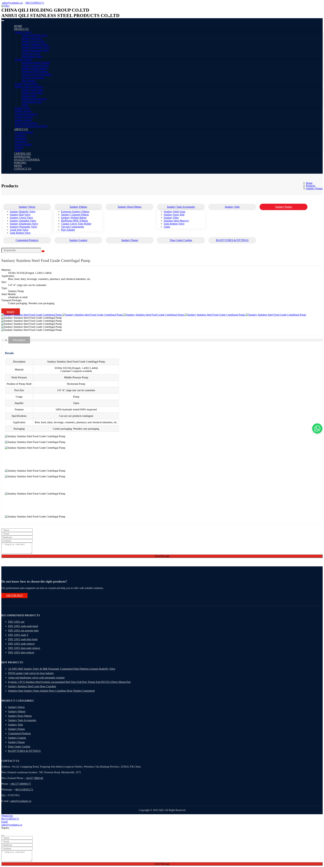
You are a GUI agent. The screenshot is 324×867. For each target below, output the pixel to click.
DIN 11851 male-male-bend (23, 626)
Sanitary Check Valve (33, 41)
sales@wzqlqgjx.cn (12, 2)
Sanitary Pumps (23, 111)
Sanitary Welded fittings (34, 68)
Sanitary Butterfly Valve (34, 35)
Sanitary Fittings (23, 59)
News (18, 165)
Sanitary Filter (29, 95)
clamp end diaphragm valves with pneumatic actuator (36, 677)
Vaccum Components (33, 77)
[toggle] (2, 20)
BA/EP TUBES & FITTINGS (31, 126)
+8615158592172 (34, 2)
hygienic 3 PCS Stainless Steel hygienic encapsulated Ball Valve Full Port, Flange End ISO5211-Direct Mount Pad (69, 682)
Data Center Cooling (26, 123)
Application (21, 141)
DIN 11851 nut (16, 621)
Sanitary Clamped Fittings (35, 65)
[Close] (2, 835)
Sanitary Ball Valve (32, 38)
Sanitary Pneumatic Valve (35, 50)
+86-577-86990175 (20, 783)
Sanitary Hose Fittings (26, 83)
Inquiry (11, 311)
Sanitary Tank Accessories (29, 86)
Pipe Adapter (28, 80)
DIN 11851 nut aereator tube (23, 630)
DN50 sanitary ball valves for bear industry (31, 673)
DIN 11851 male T (18, 634)
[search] (43, 251)
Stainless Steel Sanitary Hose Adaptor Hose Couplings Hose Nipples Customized (51, 690)
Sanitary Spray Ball (32, 92)
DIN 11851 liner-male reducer (24, 648)
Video (18, 150)
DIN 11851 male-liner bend (22, 639)
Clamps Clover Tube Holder (37, 74)
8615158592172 (24, 789)
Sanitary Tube (22, 108)
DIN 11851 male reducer (21, 643)
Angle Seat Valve (31, 53)
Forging (19, 147)
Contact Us (22, 168)
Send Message (162, 556)
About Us (21, 129)
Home (18, 26)
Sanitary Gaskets (24, 117)
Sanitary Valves (23, 32)
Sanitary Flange (23, 120)
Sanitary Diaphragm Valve (36, 47)
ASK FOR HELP (14, 595)
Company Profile (24, 132)
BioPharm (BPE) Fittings (35, 71)
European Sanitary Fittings (36, 62)
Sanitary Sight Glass (32, 89)
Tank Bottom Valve (32, 56)
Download (20, 138)
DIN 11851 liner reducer (21, 652)
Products (21, 29)
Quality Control (23, 144)
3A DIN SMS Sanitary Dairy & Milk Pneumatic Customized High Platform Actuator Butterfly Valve (61, 668)
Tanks (25, 105)
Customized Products (26, 114)
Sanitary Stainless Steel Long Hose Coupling (32, 686)
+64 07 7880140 (34, 778)
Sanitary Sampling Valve (35, 44)
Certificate (20, 135)
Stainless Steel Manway (34, 98)
